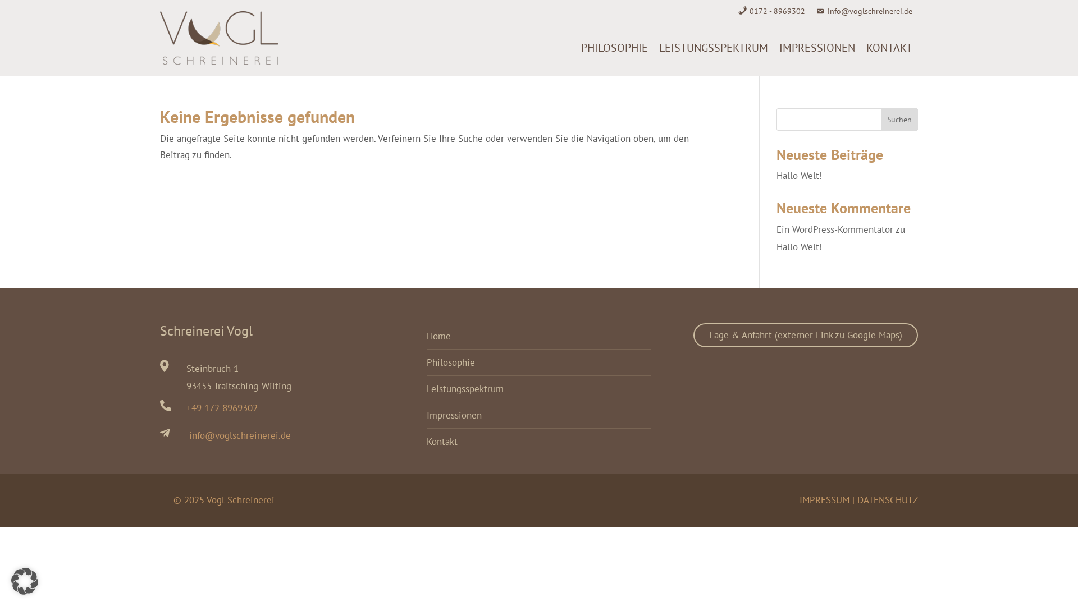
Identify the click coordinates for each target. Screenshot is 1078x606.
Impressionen (454, 415)
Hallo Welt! (799, 175)
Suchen (899, 119)
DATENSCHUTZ (887, 500)
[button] (24, 581)
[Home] (569, 47)
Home (439, 336)
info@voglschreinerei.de (870, 11)
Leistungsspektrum (713, 47)
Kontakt (889, 47)
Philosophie (614, 47)
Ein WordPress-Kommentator (834, 229)
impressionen (817, 47)
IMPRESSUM (824, 500)
